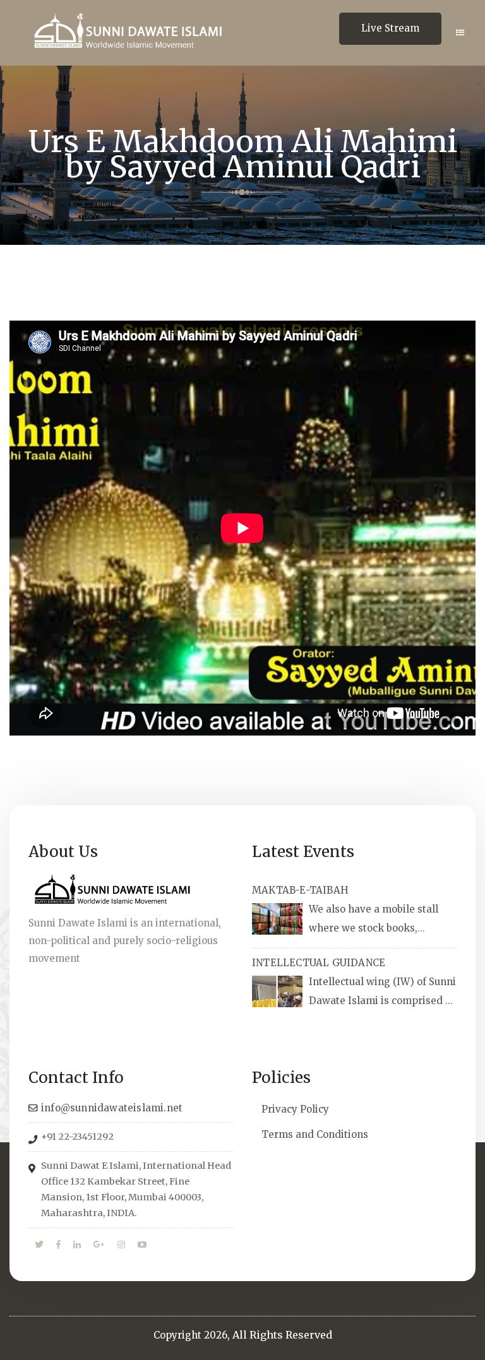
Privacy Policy (295, 1109)
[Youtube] (142, 1245)
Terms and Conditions (314, 1134)
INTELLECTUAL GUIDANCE (318, 963)
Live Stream (390, 28)
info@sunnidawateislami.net (112, 1108)
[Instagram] (121, 1245)
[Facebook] (58, 1245)
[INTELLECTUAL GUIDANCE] (277, 991)
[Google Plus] (99, 1245)
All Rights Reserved (282, 1334)
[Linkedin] (77, 1245)
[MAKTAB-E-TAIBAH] (277, 919)
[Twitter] (39, 1245)
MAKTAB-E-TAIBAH (300, 890)
